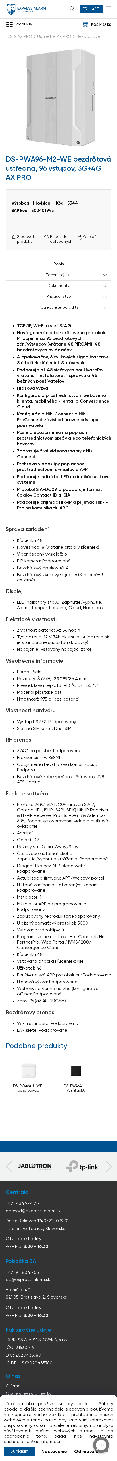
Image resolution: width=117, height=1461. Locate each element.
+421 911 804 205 (22, 1272)
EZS (9, 37)
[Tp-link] (34, 1166)
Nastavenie (54, 1452)
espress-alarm (26, 9)
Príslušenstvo (58, 297)
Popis (58, 264)
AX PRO (25, 37)
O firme (13, 1386)
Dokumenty (59, 286)
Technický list (58, 275)
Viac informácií (45, 1442)
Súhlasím (20, 1451)
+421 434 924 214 (23, 1203)
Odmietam (86, 1452)
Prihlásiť (91, 9)
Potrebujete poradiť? (59, 307)
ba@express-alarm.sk (28, 1280)
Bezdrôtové (88, 37)
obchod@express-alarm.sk (33, 1211)
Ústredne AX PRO (54, 37)
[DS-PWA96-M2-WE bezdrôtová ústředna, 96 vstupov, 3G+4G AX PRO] (58, 98)
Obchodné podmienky (28, 1393)
